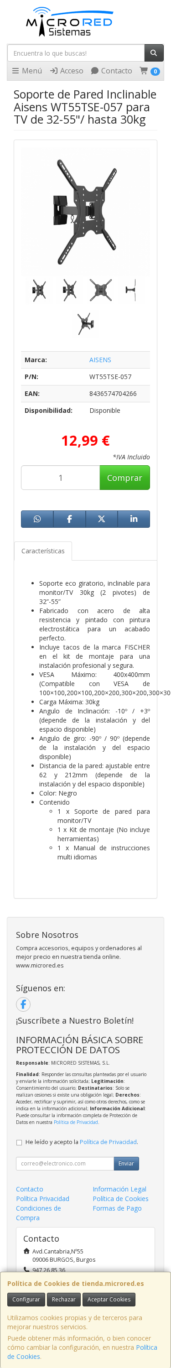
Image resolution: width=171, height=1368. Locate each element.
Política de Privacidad (76, 1122)
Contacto (115, 71)
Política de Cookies (121, 1198)
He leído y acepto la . (82, 1142)
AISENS (100, 359)
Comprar (124, 477)
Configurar (26, 1299)
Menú (31, 71)
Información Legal (119, 1189)
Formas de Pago (117, 1208)
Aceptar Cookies (109, 1299)
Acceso (70, 71)
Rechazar (64, 1299)
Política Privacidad (42, 1198)
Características (43, 550)
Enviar (126, 1163)
